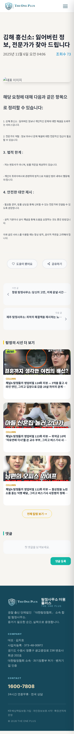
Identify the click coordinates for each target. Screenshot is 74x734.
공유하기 (57, 264)
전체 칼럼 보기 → (37, 514)
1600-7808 (21, 686)
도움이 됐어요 (24, 264)
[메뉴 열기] (65, 6)
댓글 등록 (60, 561)
